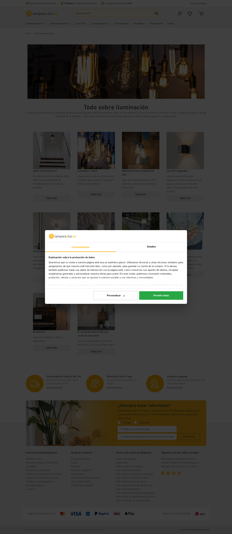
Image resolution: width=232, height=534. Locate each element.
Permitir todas (161, 295)
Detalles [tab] (151, 246)
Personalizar (114, 295)
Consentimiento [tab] (80, 247)
